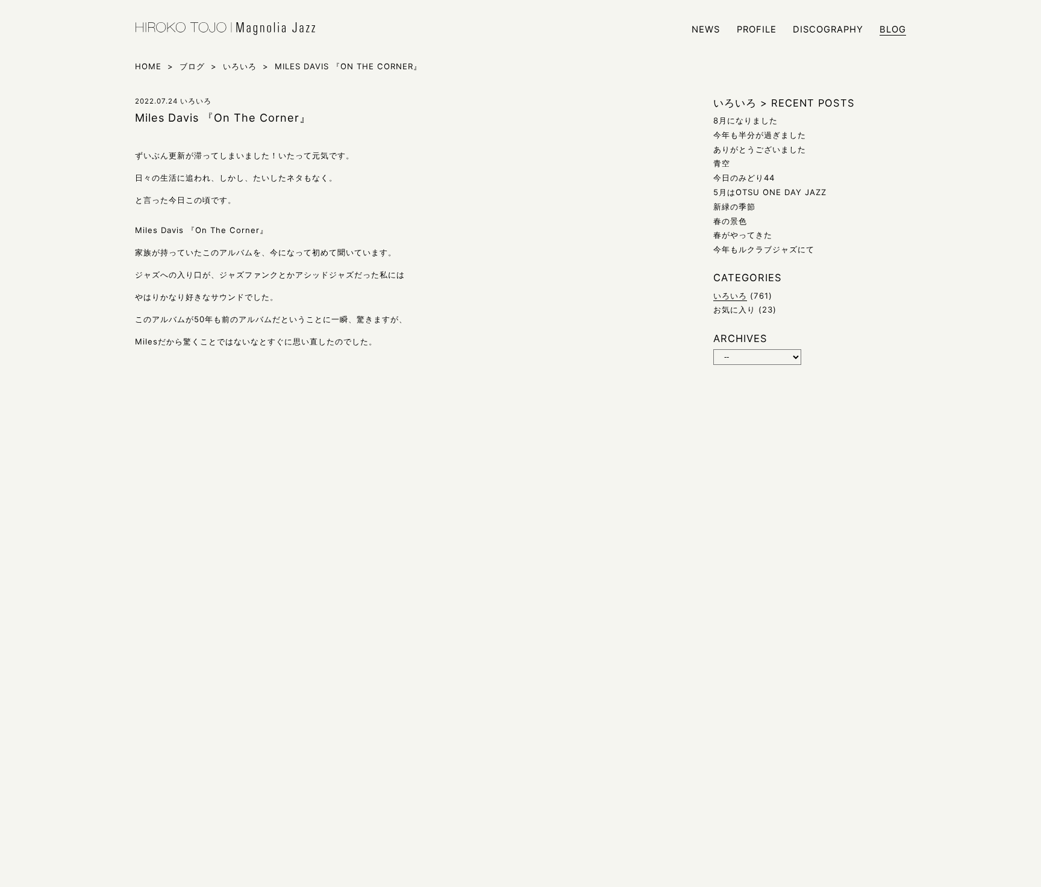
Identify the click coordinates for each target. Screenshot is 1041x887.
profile (757, 29)
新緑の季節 (734, 206)
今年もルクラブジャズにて (763, 249)
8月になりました (745, 120)
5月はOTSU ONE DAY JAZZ (770, 192)
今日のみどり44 (744, 177)
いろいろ (730, 295)
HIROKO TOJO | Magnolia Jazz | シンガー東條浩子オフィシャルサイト (225, 29)
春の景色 (730, 221)
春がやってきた (742, 235)
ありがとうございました (759, 149)
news (706, 29)
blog (893, 29)
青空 (721, 163)
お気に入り (734, 309)
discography (828, 29)
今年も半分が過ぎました (759, 135)
